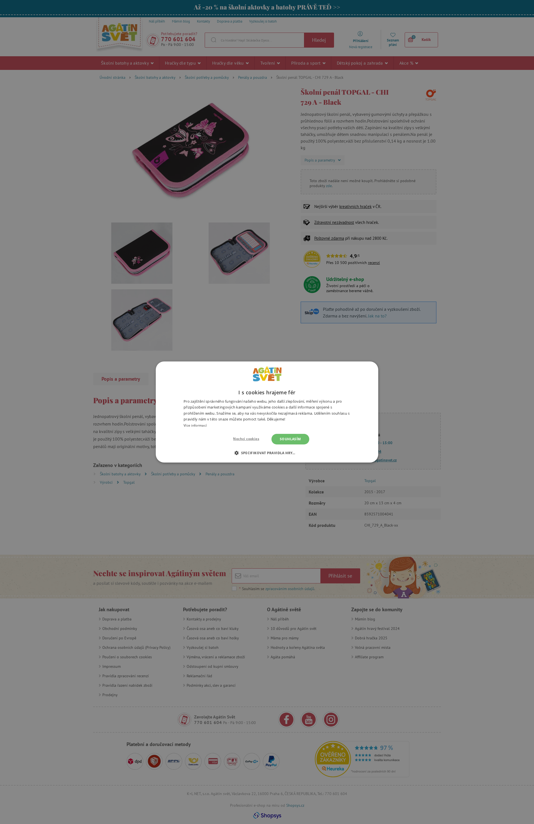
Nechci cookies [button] (246, 438)
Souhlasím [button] (290, 439)
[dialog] (267, 412)
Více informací (195, 425)
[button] (267, 453)
